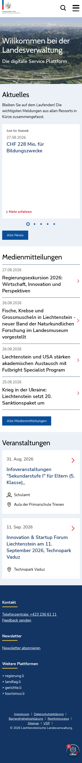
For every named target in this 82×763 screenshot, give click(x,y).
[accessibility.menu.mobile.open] (76, 9)
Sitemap (33, 723)
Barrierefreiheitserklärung (26, 719)
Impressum (21, 714)
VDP (47, 723)
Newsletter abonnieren (21, 648)
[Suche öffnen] (63, 8)
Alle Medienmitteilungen (27, 421)
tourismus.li (14, 693)
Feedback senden (16, 620)
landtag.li (13, 681)
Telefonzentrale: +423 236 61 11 (29, 614)
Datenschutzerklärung (49, 714)
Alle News (15, 235)
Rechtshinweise (58, 719)
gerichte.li (13, 687)
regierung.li (14, 675)
